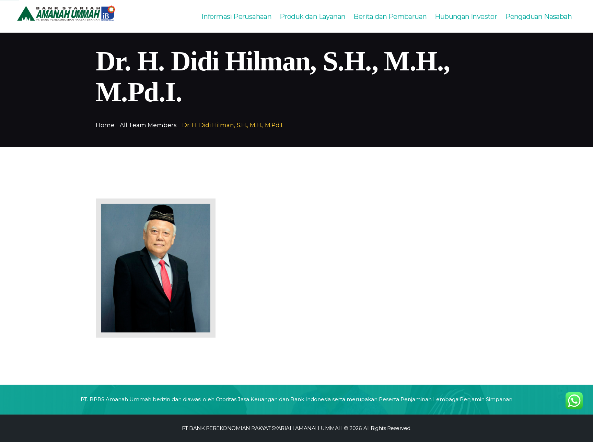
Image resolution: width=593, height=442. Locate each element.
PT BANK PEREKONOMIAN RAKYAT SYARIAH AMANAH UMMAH (262, 428)
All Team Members (148, 125)
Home (105, 125)
